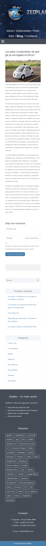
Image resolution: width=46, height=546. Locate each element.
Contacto (32, 36)
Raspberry (23, 461)
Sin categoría (13, 365)
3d (26, 491)
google (9, 435)
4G (25, 487)
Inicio (10, 30)
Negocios (11, 359)
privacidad (10, 452)
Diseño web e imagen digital (18, 413)
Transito (21, 474)
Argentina (26, 496)
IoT (8, 448)
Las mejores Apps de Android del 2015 (22, 327)
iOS (23, 439)
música (16, 496)
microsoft (31, 435)
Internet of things (19, 448)
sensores (24, 478)
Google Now (11, 461)
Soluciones (23, 30)
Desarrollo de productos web (18, 407)
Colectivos (10, 474)
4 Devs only (12, 343)
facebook (10, 457)
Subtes (30, 470)
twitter (31, 448)
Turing (28, 457)
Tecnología (12, 381)
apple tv (33, 491)
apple (9, 496)
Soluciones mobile (14, 416)
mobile (30, 439)
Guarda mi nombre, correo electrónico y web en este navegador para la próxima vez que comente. (22, 247)
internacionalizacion (26, 483)
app (17, 439)
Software (11, 375)
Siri (31, 487)
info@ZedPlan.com (26, 531)
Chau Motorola (13, 313)
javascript (10, 500)
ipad (20, 491)
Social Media (12, 370)
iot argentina (11, 483)
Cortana (20, 457)
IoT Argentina (13, 348)
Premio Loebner (13, 465)
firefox (9, 487)
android (9, 439)
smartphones (20, 435)
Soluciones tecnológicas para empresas (23, 410)
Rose (36, 457)
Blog (20, 36)
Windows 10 (11, 444)
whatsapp (21, 452)
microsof (18, 487)
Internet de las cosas (27, 444)
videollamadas (12, 478)
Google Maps (32, 474)
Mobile (10, 354)
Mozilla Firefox (12, 470)
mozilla (24, 465)
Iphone (30, 452)
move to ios (11, 491)
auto (22, 470)
